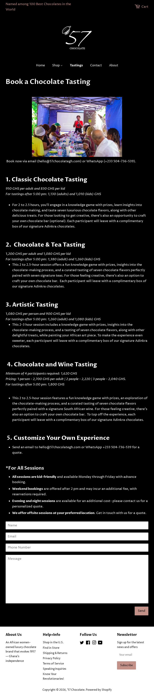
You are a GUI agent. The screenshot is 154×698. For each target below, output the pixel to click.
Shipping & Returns (55, 653)
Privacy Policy (51, 658)
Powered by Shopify (99, 690)
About (113, 65)
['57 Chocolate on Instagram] (94, 643)
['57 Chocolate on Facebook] (88, 643)
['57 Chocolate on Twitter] (82, 643)
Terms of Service (53, 664)
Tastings (76, 65)
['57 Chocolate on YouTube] (100, 643)
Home (40, 65)
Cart (144, 6)
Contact (96, 65)
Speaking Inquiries (54, 669)
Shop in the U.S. (53, 642)
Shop (56, 65)
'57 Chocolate (76, 690)
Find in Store (51, 648)
